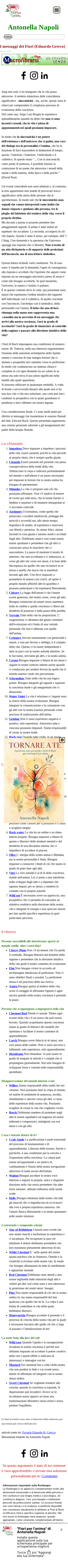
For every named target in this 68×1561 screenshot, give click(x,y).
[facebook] (23, 75)
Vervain (14, 615)
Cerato (14, 660)
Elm (12, 968)
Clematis (15, 462)
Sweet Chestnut (19, 1382)
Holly (13, 1198)
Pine (12, 1292)
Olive (12, 854)
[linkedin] (44, 75)
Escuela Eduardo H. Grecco (39, 1432)
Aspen (13, 986)
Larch (13, 1040)
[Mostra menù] (56, 10)
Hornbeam (16, 1054)
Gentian (14, 719)
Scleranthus (17, 678)
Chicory (14, 592)
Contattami (49, 1476)
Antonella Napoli (33, 27)
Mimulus (15, 489)
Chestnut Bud (18, 1013)
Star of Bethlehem (20, 1229)
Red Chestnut (18, 1274)
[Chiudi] (62, 740)
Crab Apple (16, 1139)
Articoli (2, 51)
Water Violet (17, 696)
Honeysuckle (17, 1315)
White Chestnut (19, 1252)
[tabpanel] (34, 60)
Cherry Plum (17, 950)
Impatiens (15, 448)
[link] (34, 780)
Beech (13, 1112)
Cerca (8, 36)
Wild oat (14, 895)
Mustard (15, 1364)
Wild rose (15, 1342)
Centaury (15, 637)
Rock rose (15, 737)
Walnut (14, 1175)
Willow (14, 1085)
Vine (12, 872)
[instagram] (34, 75)
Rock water (16, 832)
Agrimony (16, 511)
